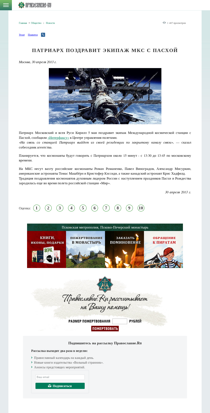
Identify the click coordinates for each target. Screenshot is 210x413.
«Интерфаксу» (58, 137)
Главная (23, 22)
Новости (50, 22)
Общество (36, 22)
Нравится (33, 34)
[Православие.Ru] (34, 5)
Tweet (22, 34)
